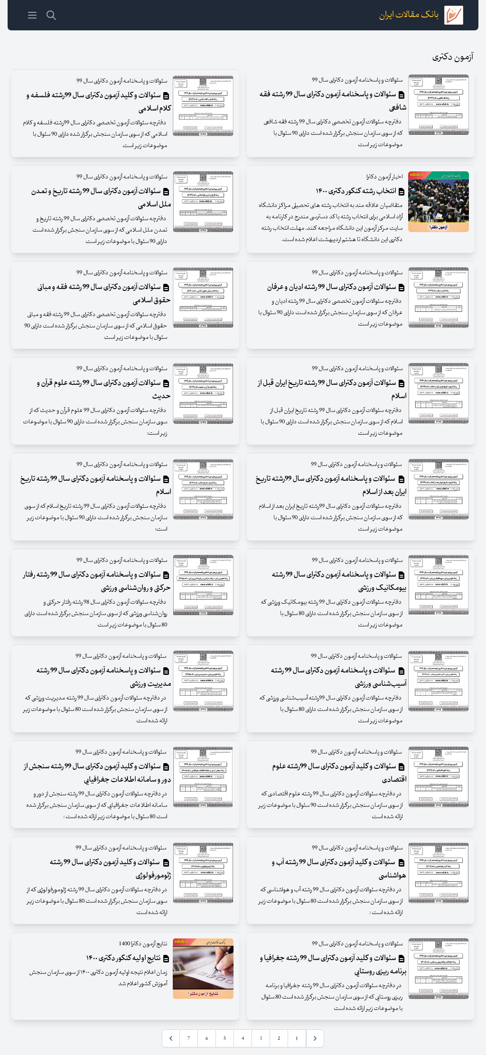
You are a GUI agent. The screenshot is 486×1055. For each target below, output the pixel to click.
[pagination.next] (171, 1038)
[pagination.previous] (315, 1038)
